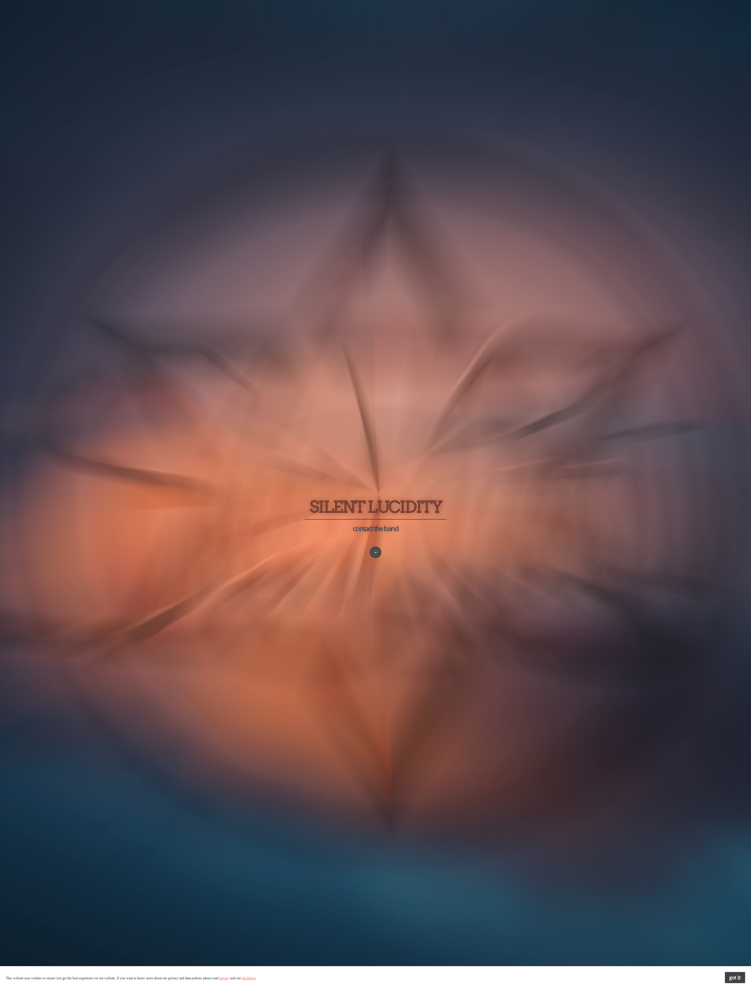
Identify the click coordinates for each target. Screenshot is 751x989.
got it (735, 977)
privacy (224, 978)
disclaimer (249, 978)
